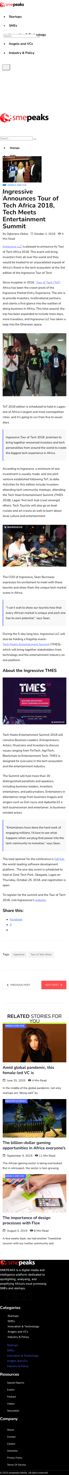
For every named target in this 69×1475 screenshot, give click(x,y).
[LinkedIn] (28, 1296)
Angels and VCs (18, 1332)
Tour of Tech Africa (41, 954)
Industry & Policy (18, 1337)
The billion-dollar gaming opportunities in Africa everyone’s (34, 1145)
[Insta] (19, 1296)
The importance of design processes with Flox (26, 1220)
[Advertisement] (34, 74)
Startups (15, 17)
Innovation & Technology (23, 1326)
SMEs (13, 25)
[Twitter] (10, 1296)
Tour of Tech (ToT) (47, 282)
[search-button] (38, 36)
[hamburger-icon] (65, 13)
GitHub (59, 859)
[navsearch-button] (7, 28)
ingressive (18, 954)
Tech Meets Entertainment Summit (26, 644)
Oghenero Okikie (17, 234)
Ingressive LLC (12, 247)
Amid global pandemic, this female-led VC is (28, 1070)
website (40, 900)
